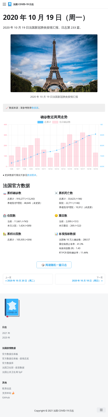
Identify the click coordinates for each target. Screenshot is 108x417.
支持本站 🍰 (8, 393)
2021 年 (6, 333)
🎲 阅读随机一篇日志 (54, 265)
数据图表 (31, 175)
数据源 (35, 107)
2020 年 (6, 337)
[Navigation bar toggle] (4, 4)
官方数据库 (8, 363)
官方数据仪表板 (10, 354)
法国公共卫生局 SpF (12, 372)
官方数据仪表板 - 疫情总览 (15, 358)
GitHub (6, 397)
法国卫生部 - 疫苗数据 (13, 367)
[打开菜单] (101, 409)
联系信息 (6, 388)
